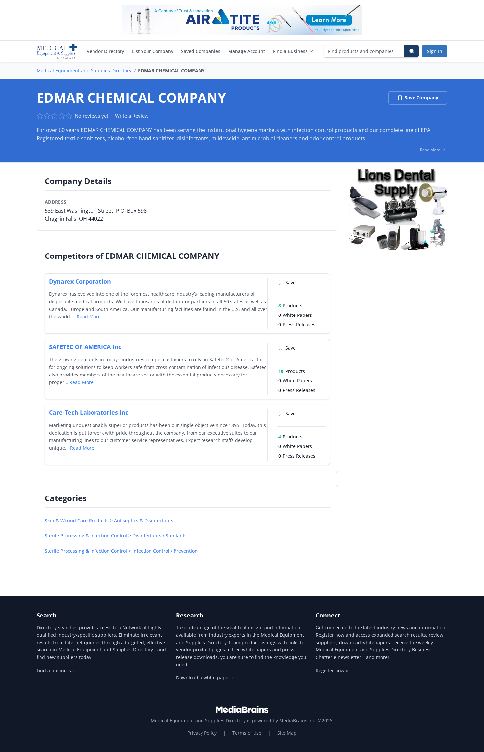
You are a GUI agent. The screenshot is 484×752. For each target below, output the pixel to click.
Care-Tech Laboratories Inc (88, 412)
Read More (89, 317)
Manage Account (246, 51)
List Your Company (152, 51)
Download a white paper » (205, 678)
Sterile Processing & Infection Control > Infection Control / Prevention (121, 551)
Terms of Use (246, 733)
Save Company (421, 97)
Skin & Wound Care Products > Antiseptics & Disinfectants (109, 520)
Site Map (287, 733)
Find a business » (56, 670)
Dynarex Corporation (80, 281)
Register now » (332, 670)
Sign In (434, 51)
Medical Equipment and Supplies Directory (84, 70)
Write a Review (131, 115)
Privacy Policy (202, 733)
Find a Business (290, 51)
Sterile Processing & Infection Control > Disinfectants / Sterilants (116, 535)
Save (290, 282)
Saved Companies (200, 51)
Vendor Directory (105, 51)
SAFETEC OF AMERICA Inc (85, 347)
